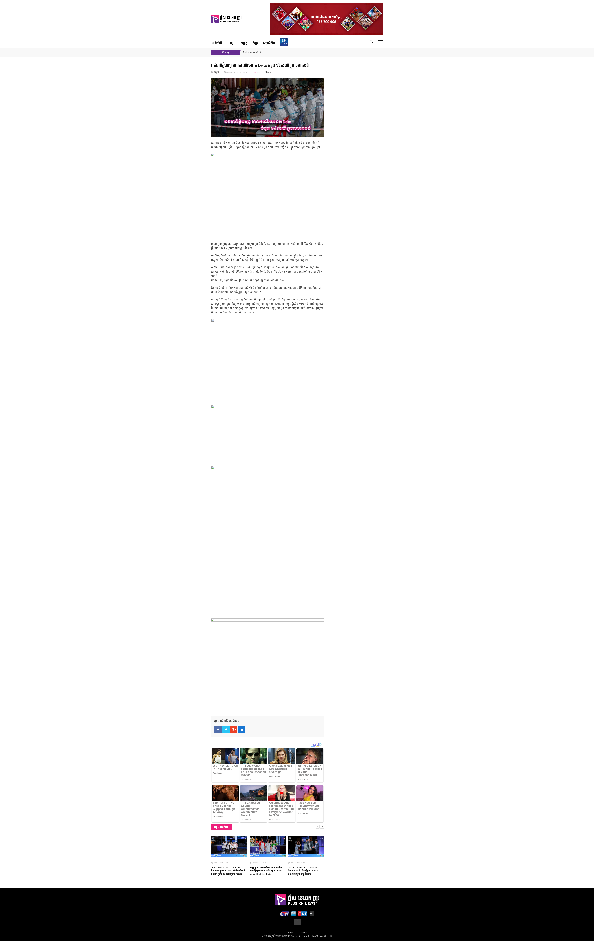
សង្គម (232, 43)
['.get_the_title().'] (229, 846)
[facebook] (297, 922)
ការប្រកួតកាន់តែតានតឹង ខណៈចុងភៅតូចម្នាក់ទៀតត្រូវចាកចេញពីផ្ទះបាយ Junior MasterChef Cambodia (227, 871)
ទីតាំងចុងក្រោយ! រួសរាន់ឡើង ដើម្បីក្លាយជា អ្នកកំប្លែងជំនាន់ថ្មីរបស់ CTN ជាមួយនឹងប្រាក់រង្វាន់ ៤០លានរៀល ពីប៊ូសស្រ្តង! (306, 871)
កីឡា (255, 43)
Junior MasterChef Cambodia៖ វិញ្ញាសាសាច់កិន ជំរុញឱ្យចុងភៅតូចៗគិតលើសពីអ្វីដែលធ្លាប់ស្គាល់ (264, 871)
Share (268, 72)
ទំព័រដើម (218, 43)
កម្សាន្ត (244, 43)
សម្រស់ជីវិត (269, 43)
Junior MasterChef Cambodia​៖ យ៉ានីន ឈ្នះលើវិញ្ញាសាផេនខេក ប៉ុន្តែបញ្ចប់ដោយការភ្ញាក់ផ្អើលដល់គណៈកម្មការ (293, 52)
